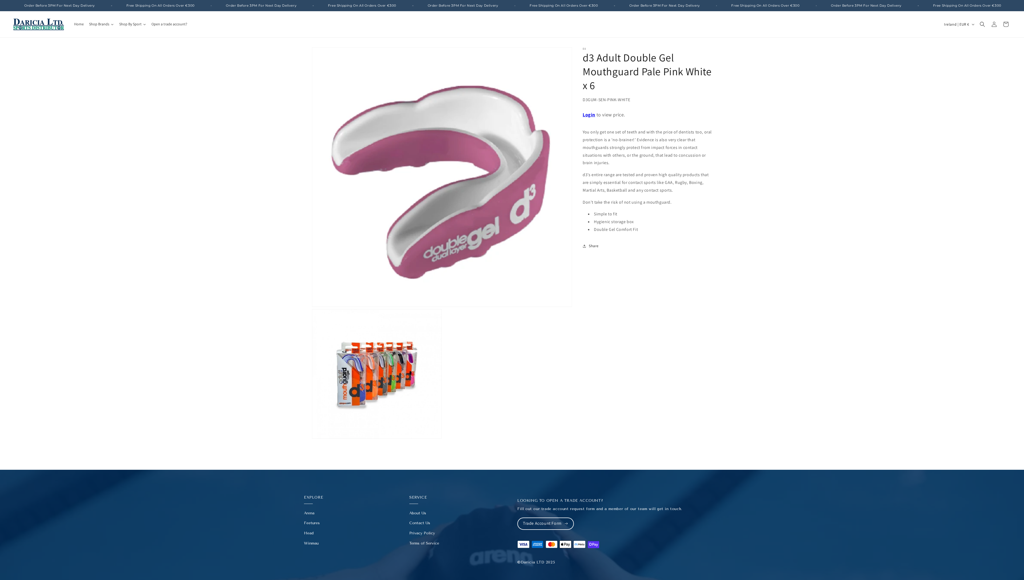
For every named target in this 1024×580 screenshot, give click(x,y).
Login (589, 115)
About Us (417, 513)
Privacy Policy (422, 533)
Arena (309, 513)
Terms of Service (424, 543)
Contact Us (419, 523)
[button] (982, 24)
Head (309, 533)
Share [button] (594, 245)
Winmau (311, 543)
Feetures (312, 523)
